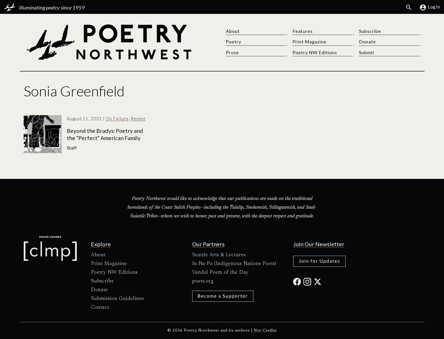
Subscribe (370, 31)
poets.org (203, 281)
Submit (366, 52)
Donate (367, 41)
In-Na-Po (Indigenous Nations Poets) (234, 263)
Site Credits (265, 331)
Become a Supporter (223, 296)
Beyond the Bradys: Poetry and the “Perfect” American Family (105, 134)
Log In (434, 7)
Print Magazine (309, 41)
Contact (100, 307)
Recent (138, 118)
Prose (232, 52)
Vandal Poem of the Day (220, 272)
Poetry (233, 41)
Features (302, 31)
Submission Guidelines (117, 298)
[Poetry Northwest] (109, 42)
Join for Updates (319, 261)
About (233, 31)
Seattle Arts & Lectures (219, 255)
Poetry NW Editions (314, 52)
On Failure (117, 118)
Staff (72, 148)
